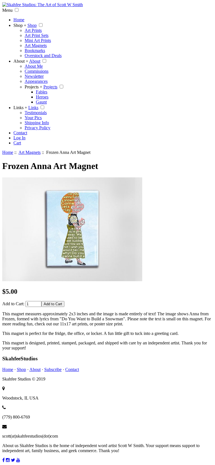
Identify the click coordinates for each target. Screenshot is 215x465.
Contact (20, 132)
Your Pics (33, 117)
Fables (41, 92)
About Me (34, 66)
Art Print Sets (36, 35)
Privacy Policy (37, 127)
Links (33, 107)
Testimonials (36, 112)
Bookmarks (35, 50)
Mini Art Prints (38, 40)
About (34, 61)
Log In (19, 137)
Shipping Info (37, 122)
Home (18, 19)
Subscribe (53, 369)
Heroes (42, 97)
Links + (20, 107)
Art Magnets (36, 45)
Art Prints (33, 30)
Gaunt (41, 102)
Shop (32, 25)
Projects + (33, 86)
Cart (17, 142)
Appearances (36, 81)
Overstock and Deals (43, 55)
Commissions (36, 71)
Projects (50, 86)
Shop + (19, 25)
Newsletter (34, 76)
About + (20, 61)
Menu (7, 10)
